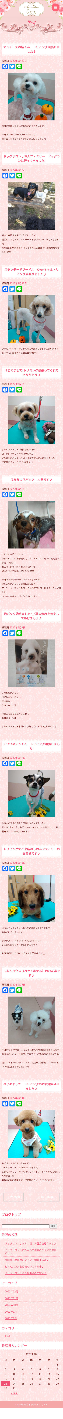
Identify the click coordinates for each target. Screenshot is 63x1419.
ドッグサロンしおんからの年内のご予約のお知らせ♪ (30, 1251)
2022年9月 (11, 1311)
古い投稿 (13, 1197)
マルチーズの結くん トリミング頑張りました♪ (31, 49)
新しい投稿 (48, 1197)
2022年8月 (11, 1318)
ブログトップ (11, 1214)
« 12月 (14, 1393)
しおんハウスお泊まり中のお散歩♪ (24, 1266)
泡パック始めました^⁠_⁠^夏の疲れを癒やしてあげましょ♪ (31, 616)
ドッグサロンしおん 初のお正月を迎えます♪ (30, 1243)
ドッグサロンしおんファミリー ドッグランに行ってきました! (31, 158)
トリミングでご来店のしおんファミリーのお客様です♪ (31, 851)
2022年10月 (11, 1305)
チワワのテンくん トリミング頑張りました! (31, 746)
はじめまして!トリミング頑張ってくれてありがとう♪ (31, 372)
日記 (7, 1335)
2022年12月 (11, 1291)
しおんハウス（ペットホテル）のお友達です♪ (31, 973)
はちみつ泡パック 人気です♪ (31, 479)
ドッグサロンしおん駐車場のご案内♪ (26, 1273)
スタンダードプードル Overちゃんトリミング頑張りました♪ (31, 271)
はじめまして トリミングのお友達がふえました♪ (31, 1086)
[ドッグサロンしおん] (31, 8)
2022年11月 (11, 1298)
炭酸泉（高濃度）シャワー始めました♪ (27, 1259)
